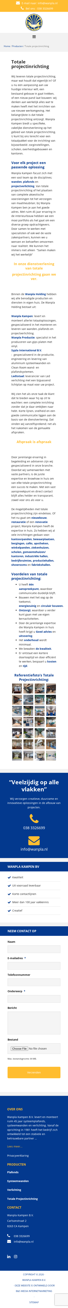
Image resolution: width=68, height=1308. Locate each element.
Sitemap (34, 1302)
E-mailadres (17, 958)
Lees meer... (14, 1146)
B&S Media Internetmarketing (34, 1291)
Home (7, 46)
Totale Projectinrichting (22, 1199)
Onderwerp (16, 991)
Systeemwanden (18, 1181)
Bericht (12, 1008)
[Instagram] (17, 1257)
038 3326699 (45, 8)
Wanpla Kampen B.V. (34, 1280)
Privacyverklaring (18, 1155)
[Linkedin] (10, 1257)
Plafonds (13, 1172)
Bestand (13, 1039)
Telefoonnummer (19, 975)
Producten (17, 46)
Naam (11, 941)
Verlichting (14, 1190)
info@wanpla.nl (48, 3)
